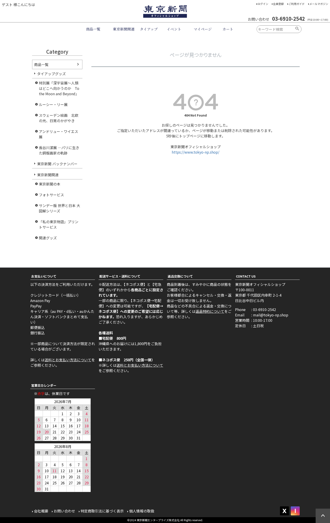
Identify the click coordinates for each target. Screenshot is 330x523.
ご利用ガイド (296, 4)
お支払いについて (43, 276)
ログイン (262, 4)
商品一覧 (93, 29)
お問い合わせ (64, 511)
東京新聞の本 (49, 184)
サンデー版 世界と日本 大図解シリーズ (59, 208)
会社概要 (41, 511)
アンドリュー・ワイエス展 (58, 134)
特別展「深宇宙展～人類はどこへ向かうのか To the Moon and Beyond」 (59, 88)
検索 (297, 29)
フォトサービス (51, 194)
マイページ (203, 29)
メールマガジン (318, 4)
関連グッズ (48, 238)
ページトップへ (323, 516)
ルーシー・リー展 (53, 104)
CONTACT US (246, 276)
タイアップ (149, 29)
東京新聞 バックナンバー (57, 163)
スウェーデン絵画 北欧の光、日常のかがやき (58, 118)
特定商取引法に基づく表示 (102, 511)
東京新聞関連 (123, 29)
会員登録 (278, 4)
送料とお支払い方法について (68, 359)
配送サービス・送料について (119, 276)
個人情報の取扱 (141, 511)
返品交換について (180, 276)
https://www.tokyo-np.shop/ (195, 152)
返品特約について (210, 311)
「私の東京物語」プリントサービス (58, 224)
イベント (174, 29)
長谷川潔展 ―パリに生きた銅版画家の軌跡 (59, 150)
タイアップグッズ (51, 73)
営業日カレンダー (43, 385)
